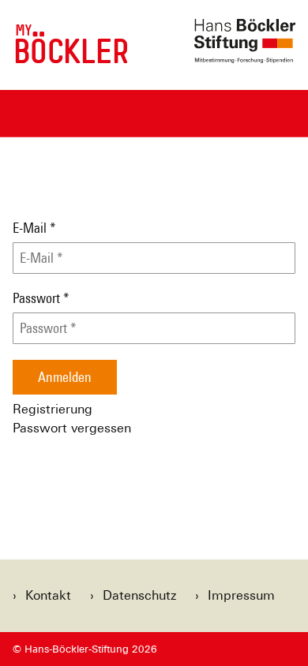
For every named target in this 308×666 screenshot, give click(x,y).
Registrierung (52, 409)
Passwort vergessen (72, 428)
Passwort (41, 298)
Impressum (241, 595)
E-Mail (34, 228)
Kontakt (48, 595)
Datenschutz (139, 595)
